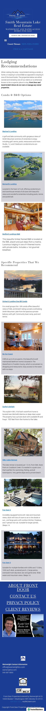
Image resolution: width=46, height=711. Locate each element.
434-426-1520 (30, 44)
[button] (5, 40)
